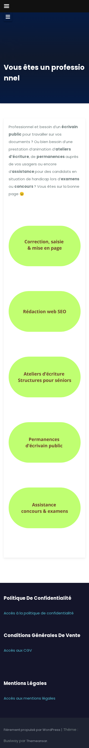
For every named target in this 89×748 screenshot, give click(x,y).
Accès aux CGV (18, 650)
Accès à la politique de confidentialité (39, 613)
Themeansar (36, 741)
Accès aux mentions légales (29, 698)
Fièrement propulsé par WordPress (32, 729)
